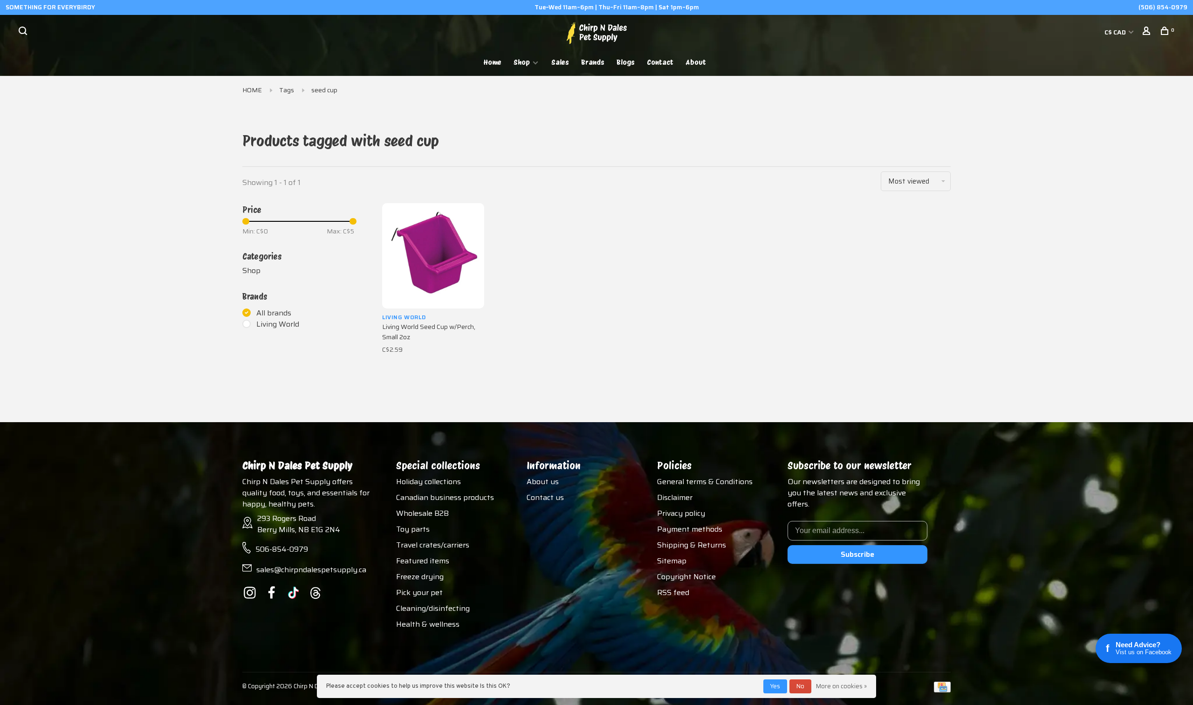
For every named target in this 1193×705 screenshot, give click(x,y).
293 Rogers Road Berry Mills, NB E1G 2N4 (298, 524)
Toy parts (413, 529)
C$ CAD (1115, 32)
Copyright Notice (686, 576)
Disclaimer (674, 497)
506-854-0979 (281, 549)
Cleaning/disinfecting (433, 608)
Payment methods (689, 529)
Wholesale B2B (422, 513)
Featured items (422, 561)
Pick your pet (419, 592)
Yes (775, 686)
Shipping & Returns (691, 545)
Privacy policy (681, 513)
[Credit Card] (942, 690)
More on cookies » (841, 686)
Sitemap (671, 561)
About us (543, 481)
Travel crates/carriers (432, 545)
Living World (277, 324)
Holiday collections (428, 481)
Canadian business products (445, 497)
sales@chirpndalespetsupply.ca (311, 569)
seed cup (324, 90)
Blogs (626, 62)
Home (492, 62)
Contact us (545, 497)
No (800, 686)
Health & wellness (427, 624)
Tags (286, 90)
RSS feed (673, 592)
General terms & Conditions (705, 481)
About (696, 62)
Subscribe (857, 554)
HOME (252, 90)
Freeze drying (420, 576)
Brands (592, 62)
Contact (660, 62)
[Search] (24, 32)
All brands (273, 313)
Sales (560, 62)
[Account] (1147, 32)
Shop (522, 62)
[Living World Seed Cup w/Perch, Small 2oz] (433, 255)
